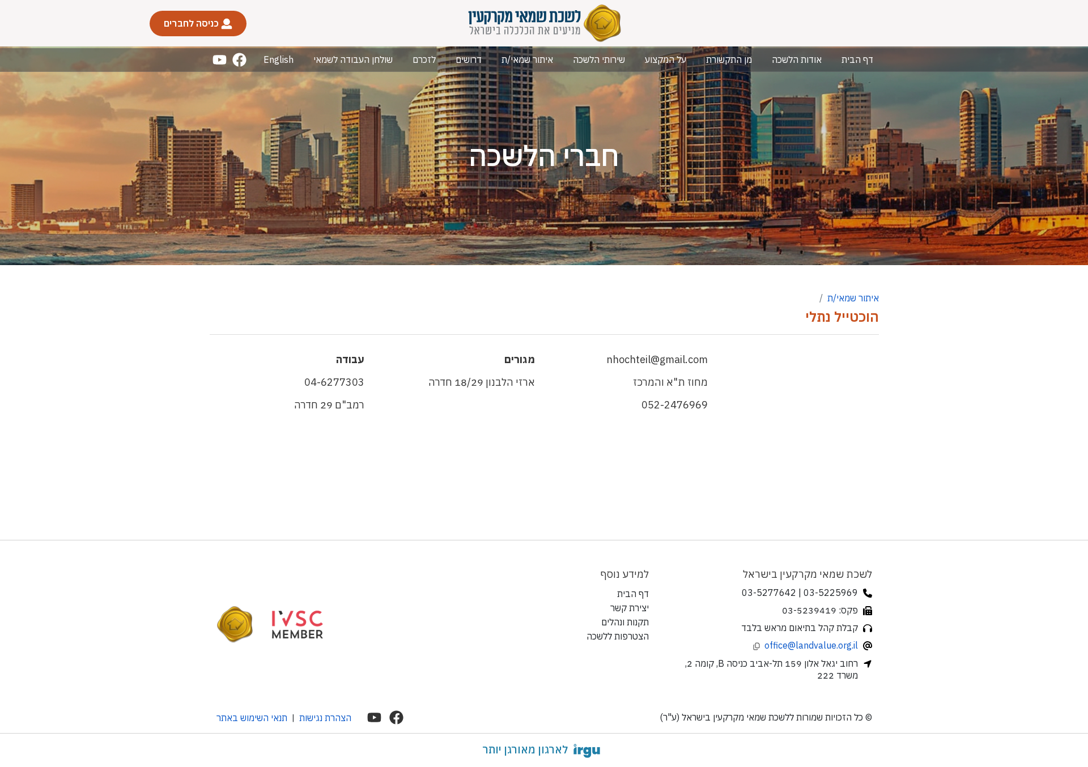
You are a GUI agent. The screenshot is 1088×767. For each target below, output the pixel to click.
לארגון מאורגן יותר (525, 749)
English (279, 59)
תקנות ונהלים (625, 622)
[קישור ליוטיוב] (219, 60)
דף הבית (857, 59)
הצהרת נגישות (325, 717)
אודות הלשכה (797, 59)
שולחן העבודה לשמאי (353, 59)
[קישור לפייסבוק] (239, 60)
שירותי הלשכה (599, 59)
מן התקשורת (729, 59)
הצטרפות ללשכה (617, 636)
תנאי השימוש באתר (251, 717)
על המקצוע (665, 59)
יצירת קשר (629, 607)
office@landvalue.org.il (811, 645)
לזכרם (424, 59)
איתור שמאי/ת (527, 59)
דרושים (469, 59)
